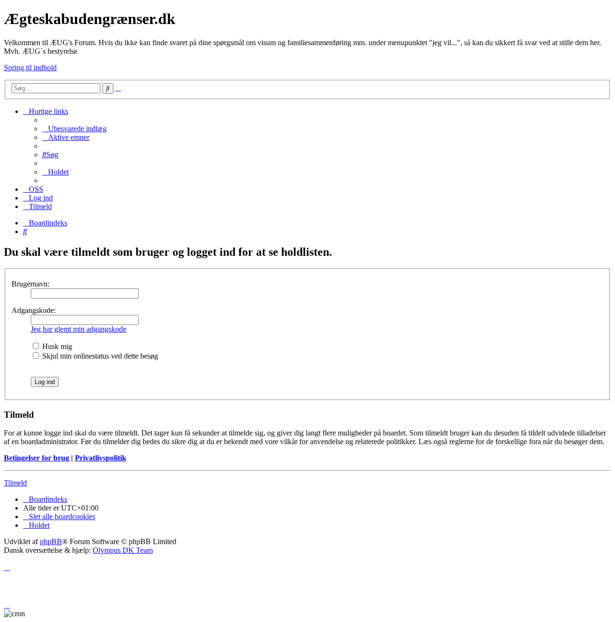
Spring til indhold (30, 67)
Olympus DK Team (123, 550)
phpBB (51, 541)
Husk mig (56, 346)
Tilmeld (15, 483)
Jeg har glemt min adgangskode (78, 329)
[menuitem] (74, 128)
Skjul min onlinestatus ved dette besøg (99, 356)
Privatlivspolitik (100, 458)
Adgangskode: (34, 310)
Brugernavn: (30, 284)
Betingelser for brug (36, 458)
